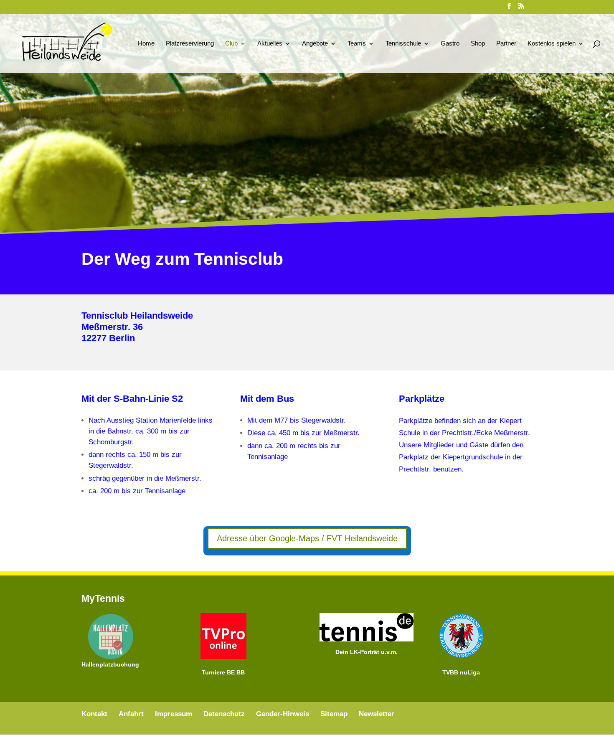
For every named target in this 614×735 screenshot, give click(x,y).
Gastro (450, 44)
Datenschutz (224, 714)
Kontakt (94, 714)
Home (146, 44)
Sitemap (334, 714)
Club (231, 44)
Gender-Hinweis (282, 714)
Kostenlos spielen (552, 44)
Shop (478, 44)
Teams (357, 44)
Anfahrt (131, 714)
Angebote (315, 44)
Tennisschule (403, 44)
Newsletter (376, 714)
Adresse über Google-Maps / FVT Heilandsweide (307, 538)
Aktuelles (269, 44)
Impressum (173, 714)
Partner (506, 44)
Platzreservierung (190, 44)
